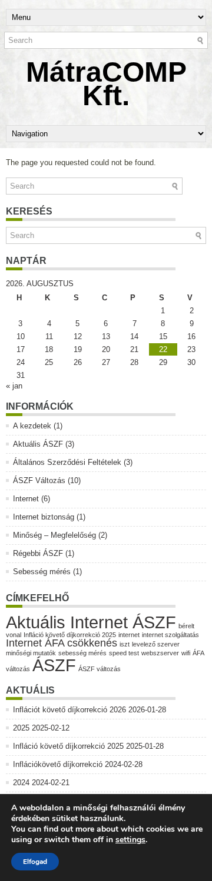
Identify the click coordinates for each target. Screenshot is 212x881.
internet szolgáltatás (170, 634)
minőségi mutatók (31, 652)
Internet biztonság (43, 516)
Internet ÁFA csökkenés (61, 643)
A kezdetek (32, 425)
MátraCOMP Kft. (106, 83)
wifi (185, 652)
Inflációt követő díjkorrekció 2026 (69, 709)
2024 (21, 782)
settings (130, 840)
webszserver (160, 652)
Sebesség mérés (42, 571)
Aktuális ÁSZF (38, 444)
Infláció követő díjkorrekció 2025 (70, 634)
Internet (26, 498)
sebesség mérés (82, 652)
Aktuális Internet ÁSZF (91, 622)
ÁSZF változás (99, 668)
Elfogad (35, 861)
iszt (125, 644)
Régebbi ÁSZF (38, 553)
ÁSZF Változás (39, 480)
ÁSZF (54, 665)
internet (129, 634)
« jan (14, 385)
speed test (124, 652)
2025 (21, 727)
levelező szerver (156, 644)
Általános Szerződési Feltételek (67, 462)
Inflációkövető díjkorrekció (57, 764)
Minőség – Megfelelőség (54, 535)
